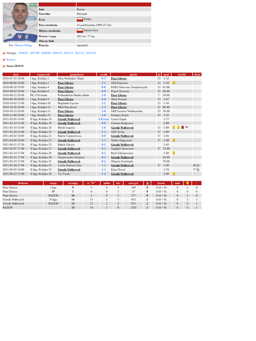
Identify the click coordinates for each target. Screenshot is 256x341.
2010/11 (68, 52)
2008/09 (46, 52)
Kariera (10, 59)
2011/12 (79, 52)
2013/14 (91, 52)
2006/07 (23, 52)
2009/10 (57, 52)
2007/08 (35, 52)
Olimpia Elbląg (23, 45)
